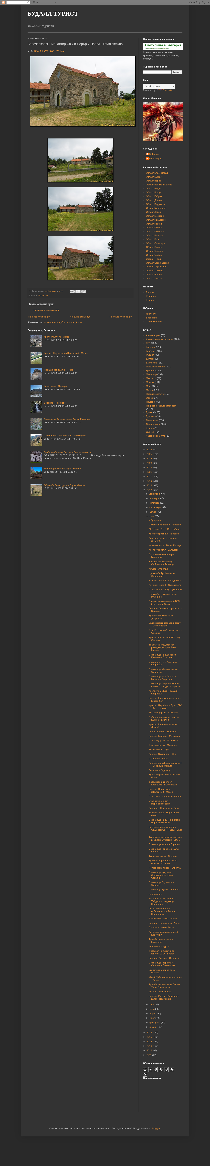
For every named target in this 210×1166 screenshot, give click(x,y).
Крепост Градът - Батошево (163, 549)
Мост (148, 386)
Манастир (43, 295)
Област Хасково (154, 270)
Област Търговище (156, 266)
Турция (150, 300)
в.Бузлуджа (155, 520)
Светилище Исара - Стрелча (164, 844)
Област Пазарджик (156, 219)
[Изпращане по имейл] (71, 291)
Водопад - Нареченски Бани (164, 808)
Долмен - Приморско (160, 991)
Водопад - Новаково (55, 402)
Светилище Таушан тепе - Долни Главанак (67, 419)
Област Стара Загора (157, 262)
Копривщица (155, 894)
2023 (150, 463)
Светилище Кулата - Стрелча (164, 889)
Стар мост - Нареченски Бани (165, 796)
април (153, 1013)
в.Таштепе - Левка (158, 758)
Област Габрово (154, 196)
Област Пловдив (155, 231)
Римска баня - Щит (159, 749)
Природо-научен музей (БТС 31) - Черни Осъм (164, 602)
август (153, 511)
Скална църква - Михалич (163, 745)
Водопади (151, 317)
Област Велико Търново (159, 184)
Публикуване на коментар (46, 310)
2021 (150, 472)
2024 (150, 458)
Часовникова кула (155, 435)
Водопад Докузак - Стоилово (164, 958)
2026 (150, 449)
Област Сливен (154, 247)
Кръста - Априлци (158, 568)
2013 (150, 1046)
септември (155, 507)
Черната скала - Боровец (162, 731)
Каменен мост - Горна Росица (165, 545)
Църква (150, 431)
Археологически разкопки (159, 339)
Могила (150, 382)
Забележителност (155, 366)
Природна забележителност (161, 405)
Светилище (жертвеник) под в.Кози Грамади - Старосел (164, 685)
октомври (154, 502)
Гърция (150, 292)
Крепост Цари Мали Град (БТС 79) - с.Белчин (165, 706)
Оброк (149, 397)
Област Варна (153, 180)
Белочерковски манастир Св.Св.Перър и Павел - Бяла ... (165, 830)
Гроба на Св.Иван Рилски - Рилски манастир (68, 452)
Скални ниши (153, 424)
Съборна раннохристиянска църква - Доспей (164, 718)
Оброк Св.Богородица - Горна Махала (64, 485)
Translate (167, 90)
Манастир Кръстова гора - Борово (62, 468)
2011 (149, 1055)
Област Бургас (154, 176)
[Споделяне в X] (77, 291)
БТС (148, 343)
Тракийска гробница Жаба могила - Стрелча (163, 862)
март (152, 1018)
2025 (150, 454)
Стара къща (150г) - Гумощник (165, 589)
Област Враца (153, 192)
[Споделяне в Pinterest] (84, 291)
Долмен (150, 358)
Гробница (151, 351)
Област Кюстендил (156, 208)
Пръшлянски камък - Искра (58, 369)
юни (152, 1004)
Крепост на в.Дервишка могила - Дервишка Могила (165, 764)
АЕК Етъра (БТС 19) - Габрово (165, 529)
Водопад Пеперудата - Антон (164, 923)
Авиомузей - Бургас (159, 946)
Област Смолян (154, 251)
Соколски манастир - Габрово (165, 524)
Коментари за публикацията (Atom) (63, 322)
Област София (154, 255)
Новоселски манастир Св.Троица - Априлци (161, 563)
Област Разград (154, 235)
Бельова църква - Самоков (163, 712)
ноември (154, 498)
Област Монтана (155, 216)
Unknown (154, 154)
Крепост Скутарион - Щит (162, 754)
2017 (150, 490)
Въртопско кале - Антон (161, 927)
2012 (150, 1050)
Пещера (150, 401)
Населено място (155, 394)
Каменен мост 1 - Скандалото (165, 585)
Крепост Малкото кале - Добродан (161, 617)
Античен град (153, 335)
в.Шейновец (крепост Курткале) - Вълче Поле (163, 783)
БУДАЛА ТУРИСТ (53, 13)
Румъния (151, 296)
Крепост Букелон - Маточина (164, 736)
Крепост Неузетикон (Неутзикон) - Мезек (66, 353)
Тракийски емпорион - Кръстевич (161, 940)
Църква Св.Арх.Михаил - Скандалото (162, 574)
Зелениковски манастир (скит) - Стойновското (165, 624)
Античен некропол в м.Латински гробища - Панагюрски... (162, 911)
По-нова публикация (39, 316)
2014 (150, 1041)
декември (154, 493)
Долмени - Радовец (159, 770)
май (151, 1009)
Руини (149, 412)
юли (152, 516)
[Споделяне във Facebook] (81, 291)
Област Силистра (155, 243)
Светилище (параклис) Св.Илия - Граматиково (162, 964)
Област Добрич (154, 200)
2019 (150, 481)
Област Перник (154, 223)
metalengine (155, 158)
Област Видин (153, 188)
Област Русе (152, 239)
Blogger (156, 1128)
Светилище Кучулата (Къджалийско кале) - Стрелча (161, 875)
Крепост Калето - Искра (56, 336)
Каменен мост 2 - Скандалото (165, 580)
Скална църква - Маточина (163, 740)
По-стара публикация (120, 316)
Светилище (152, 420)
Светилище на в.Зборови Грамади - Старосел (162, 656)
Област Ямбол (154, 278)
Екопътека (151, 362)
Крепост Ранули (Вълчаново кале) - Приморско (164, 997)
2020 (150, 476)
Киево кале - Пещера (55, 386)
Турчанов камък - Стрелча (163, 856)
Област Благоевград (157, 172)
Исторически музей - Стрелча (165, 867)
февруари (155, 1022)
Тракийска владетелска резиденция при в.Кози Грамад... (162, 647)
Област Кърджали (155, 204)
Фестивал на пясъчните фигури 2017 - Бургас (161, 952)
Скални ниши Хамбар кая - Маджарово (65, 435)
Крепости (151, 313)
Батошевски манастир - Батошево (161, 555)
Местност (151, 378)
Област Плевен (154, 227)
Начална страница (80, 316)
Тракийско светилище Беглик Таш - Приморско (164, 985)
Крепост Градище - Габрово (164, 533)
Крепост (150, 370)
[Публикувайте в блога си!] (74, 291)
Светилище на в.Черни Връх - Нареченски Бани (165, 821)
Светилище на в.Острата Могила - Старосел (162, 677)
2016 (150, 1032)
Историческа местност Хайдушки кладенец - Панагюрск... (161, 901)
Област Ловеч (153, 212)
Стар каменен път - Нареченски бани (159, 802)
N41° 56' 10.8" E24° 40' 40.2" (49, 50)
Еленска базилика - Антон (163, 918)
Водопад (150, 347)
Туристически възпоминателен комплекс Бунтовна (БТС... (165, 838)
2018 (150, 485)
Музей (149, 390)
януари (153, 1027)
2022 (150, 467)
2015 (150, 1037)
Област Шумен (154, 274)
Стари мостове (154, 321)
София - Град (153, 259)
